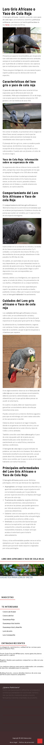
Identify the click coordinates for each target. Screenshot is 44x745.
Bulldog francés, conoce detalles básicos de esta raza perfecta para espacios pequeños (20, 673)
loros (7, 25)
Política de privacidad (26, 742)
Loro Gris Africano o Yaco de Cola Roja (28, 567)
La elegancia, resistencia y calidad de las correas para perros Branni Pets (20, 647)
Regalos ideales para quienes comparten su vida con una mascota (21, 660)
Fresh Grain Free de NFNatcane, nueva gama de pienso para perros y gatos (21, 654)
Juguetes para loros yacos (16, 577)
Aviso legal (14, 742)
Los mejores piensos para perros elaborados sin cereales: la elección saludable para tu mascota (22, 667)
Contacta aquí (7, 700)
